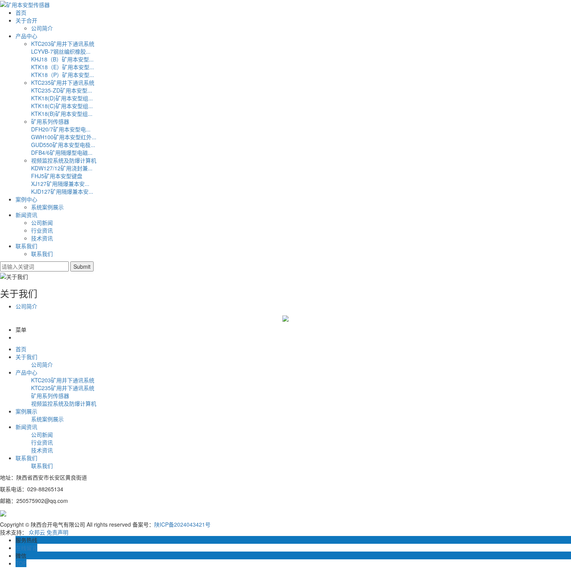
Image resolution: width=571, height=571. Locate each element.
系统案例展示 (47, 207)
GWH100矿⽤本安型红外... (63, 137)
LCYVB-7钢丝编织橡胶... (61, 51)
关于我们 (26, 357)
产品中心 (26, 36)
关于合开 (26, 20)
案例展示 (26, 411)
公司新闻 (42, 222)
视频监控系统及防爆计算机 (63, 160)
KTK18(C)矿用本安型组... (62, 106)
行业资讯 (42, 230)
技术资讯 (42, 238)
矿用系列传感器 (50, 121)
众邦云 (37, 532)
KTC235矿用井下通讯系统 (62, 82)
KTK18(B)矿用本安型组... (61, 113)
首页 (21, 12)
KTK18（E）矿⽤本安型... (62, 67)
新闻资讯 (26, 215)
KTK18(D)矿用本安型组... (62, 98)
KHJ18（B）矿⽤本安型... (62, 59)
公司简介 (42, 28)
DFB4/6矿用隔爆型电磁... (61, 152)
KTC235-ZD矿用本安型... (61, 90)
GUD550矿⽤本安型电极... (63, 145)
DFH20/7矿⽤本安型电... (61, 129)
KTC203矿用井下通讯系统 (62, 43)
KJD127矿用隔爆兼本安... (62, 191)
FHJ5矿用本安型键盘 (56, 176)
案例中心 (26, 199)
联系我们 (26, 246)
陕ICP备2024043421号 (182, 524)
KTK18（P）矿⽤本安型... (62, 75)
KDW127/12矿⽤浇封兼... (61, 168)
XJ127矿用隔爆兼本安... (60, 183)
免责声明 (57, 532)
